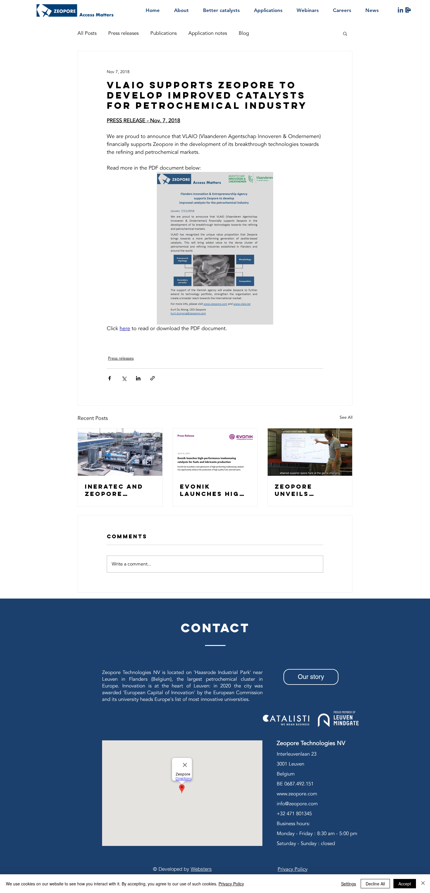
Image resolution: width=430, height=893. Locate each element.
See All (346, 417)
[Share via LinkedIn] (138, 378)
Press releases (123, 33)
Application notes (207, 33)
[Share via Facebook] (109, 378)
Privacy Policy (231, 884)
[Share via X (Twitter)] (124, 378)
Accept (404, 884)
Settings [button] (348, 884)
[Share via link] (152, 378)
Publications (163, 33)
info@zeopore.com (297, 803)
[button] (345, 33)
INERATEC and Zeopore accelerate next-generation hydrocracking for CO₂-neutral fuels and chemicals (119, 490)
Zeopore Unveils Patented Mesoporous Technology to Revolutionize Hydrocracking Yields (309, 490)
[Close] (422, 883)
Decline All (375, 884)
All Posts (87, 33)
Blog (244, 33)
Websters (201, 869)
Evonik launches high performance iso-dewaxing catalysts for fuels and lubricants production (212, 490)
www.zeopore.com (297, 793)
